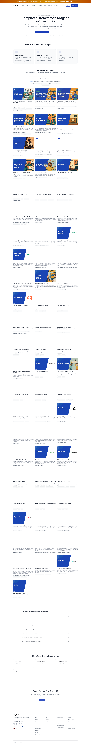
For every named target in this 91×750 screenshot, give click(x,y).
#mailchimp (64, 421)
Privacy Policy (70, 721)
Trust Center (70, 726)
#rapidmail (19, 530)
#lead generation (39, 83)
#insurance (45, 132)
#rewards (48, 421)
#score (44, 508)
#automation (45, 106)
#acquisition (37, 154)
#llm (23, 178)
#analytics (59, 222)
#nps (65, 442)
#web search (45, 177)
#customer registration (49, 81)
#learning (36, 222)
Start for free (42, 699)
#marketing (54, 83)
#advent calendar (36, 81)
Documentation (38, 734)
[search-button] (61, 5)
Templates (37, 726)
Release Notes (37, 730)
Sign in (68, 5)
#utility (18, 110)
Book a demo (74, 5)
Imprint (69, 717)
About (47, 717)
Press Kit (47, 726)
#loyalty (49, 83)
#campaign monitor (38, 267)
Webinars (48, 721)
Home (36, 717)
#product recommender (45, 84)
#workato (63, 573)
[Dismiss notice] (89, 1)
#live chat (45, 83)
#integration (33, 83)
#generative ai (20, 178)
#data (63, 222)
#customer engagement (16, 421)
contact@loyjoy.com (60, 725)
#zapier (19, 597)
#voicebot (21, 110)
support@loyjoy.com (60, 717)
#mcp (58, 83)
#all (31, 81)
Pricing (36, 721)
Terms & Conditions (71, 719)
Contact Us (59, 723)
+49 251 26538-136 (60, 727)
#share (25, 223)
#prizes (41, 443)
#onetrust (41, 465)
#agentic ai (42, 81)
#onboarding (44, 530)
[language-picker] (23, 5)
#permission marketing (16, 200)
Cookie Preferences (71, 728)
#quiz (41, 508)
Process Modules (38, 728)
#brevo (59, 245)
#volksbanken (70, 133)
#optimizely (64, 465)
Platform (36, 719)
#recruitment (75, 267)
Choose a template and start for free (42, 32)
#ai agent (41, 106)
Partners (47, 719)
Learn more (69, 1)
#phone (14, 110)
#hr (64, 267)
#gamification (60, 289)
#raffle (22, 223)
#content (36, 331)
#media (40, 222)
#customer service (57, 81)
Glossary (36, 732)
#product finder (49, 154)
